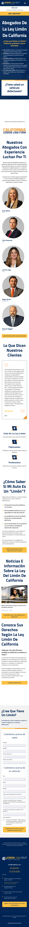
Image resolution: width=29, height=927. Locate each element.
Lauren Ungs (6, 270)
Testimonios (14, 462)
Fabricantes (14, 447)
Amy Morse (6, 211)
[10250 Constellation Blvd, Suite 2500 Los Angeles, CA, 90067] (2, 878)
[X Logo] (12, 872)
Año (4, 776)
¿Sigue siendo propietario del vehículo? (12, 794)
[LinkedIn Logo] (14, 872)
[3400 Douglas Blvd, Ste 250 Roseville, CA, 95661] (2, 886)
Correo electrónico (7, 754)
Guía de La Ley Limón (14, 433)
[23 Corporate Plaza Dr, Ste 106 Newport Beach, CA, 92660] (2, 896)
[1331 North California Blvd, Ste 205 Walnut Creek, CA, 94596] (2, 891)
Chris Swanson (7, 240)
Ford (10, 610)
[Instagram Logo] (17, 872)
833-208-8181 (14, 868)
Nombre (5, 742)
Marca (4, 782)
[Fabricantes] (14, 442)
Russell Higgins (7, 329)
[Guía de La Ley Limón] (14, 428)
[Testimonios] (14, 457)
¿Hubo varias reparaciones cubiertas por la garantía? (13, 810)
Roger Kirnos (6, 299)
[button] (25, 3)
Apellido (5, 748)
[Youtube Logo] (19, 872)
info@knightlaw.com (14, 864)
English (14, 8)
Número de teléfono (7, 759)
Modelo (4, 788)
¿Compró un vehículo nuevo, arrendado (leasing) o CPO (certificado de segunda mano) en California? (14, 802)
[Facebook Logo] (10, 872)
